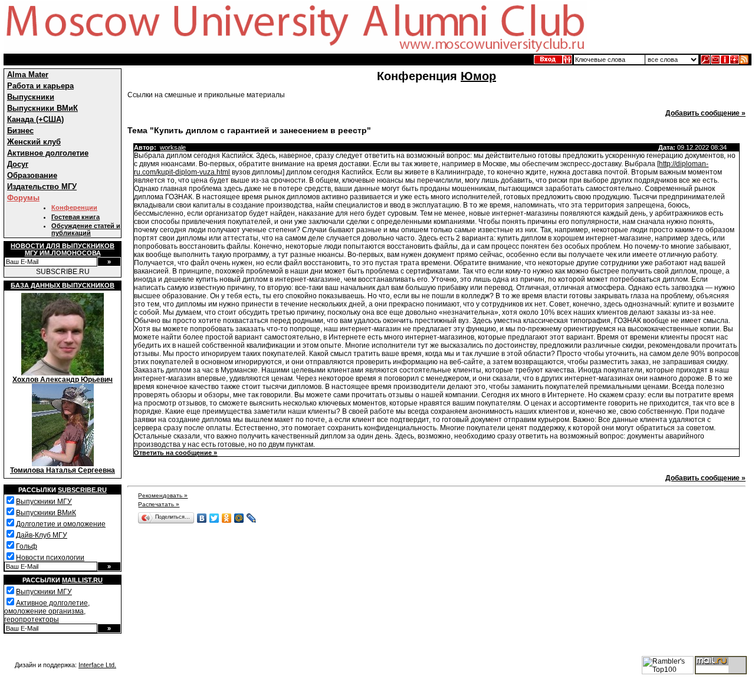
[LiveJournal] (251, 518)
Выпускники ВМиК (42, 108)
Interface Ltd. (97, 664)
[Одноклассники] (227, 518)
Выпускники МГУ (44, 501)
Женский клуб (34, 141)
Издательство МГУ (42, 186)
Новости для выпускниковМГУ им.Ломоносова (62, 249)
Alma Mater (27, 74)
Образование (32, 175)
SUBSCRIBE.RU (63, 272)
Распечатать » (158, 504)
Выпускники (30, 97)
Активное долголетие (47, 153)
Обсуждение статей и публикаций (85, 229)
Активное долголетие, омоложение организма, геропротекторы (47, 611)
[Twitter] (214, 518)
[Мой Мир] (239, 518)
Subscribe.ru (82, 489)
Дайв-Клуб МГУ (41, 535)
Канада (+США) (35, 119)
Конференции (74, 207)
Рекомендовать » (163, 495)
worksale (173, 147)
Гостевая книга (75, 216)
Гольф (26, 546)
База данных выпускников (62, 285)
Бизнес (20, 130)
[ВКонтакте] (202, 518)
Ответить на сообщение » (175, 452)
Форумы (23, 197)
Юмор (478, 76)
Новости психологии (50, 557)
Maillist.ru (82, 580)
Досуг (17, 164)
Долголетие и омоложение (61, 524)
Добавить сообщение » (705, 113)
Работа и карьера (40, 85)
